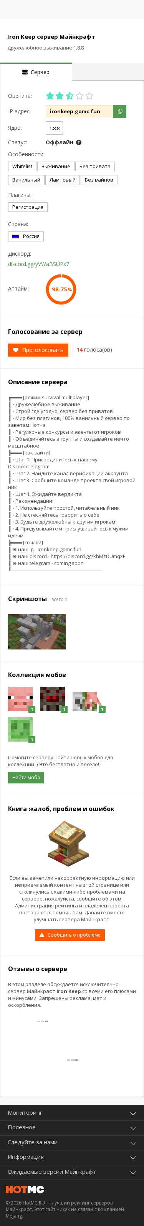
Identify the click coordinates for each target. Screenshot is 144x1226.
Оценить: (20, 95)
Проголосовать (42, 350)
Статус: (17, 142)
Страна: (18, 224)
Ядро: (15, 127)
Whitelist (22, 166)
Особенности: (25, 154)
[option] (37, 631)
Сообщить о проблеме (74, 935)
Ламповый (63, 179)
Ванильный (26, 179)
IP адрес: (19, 111)
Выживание (55, 166)
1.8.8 (54, 128)
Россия (31, 236)
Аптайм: (18, 288)
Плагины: (19, 194)
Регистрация (27, 206)
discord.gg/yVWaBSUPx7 (38, 264)
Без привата (95, 166)
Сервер (39, 72)
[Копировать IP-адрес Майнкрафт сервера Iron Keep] (119, 111)
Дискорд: (19, 253)
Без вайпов (99, 179)
